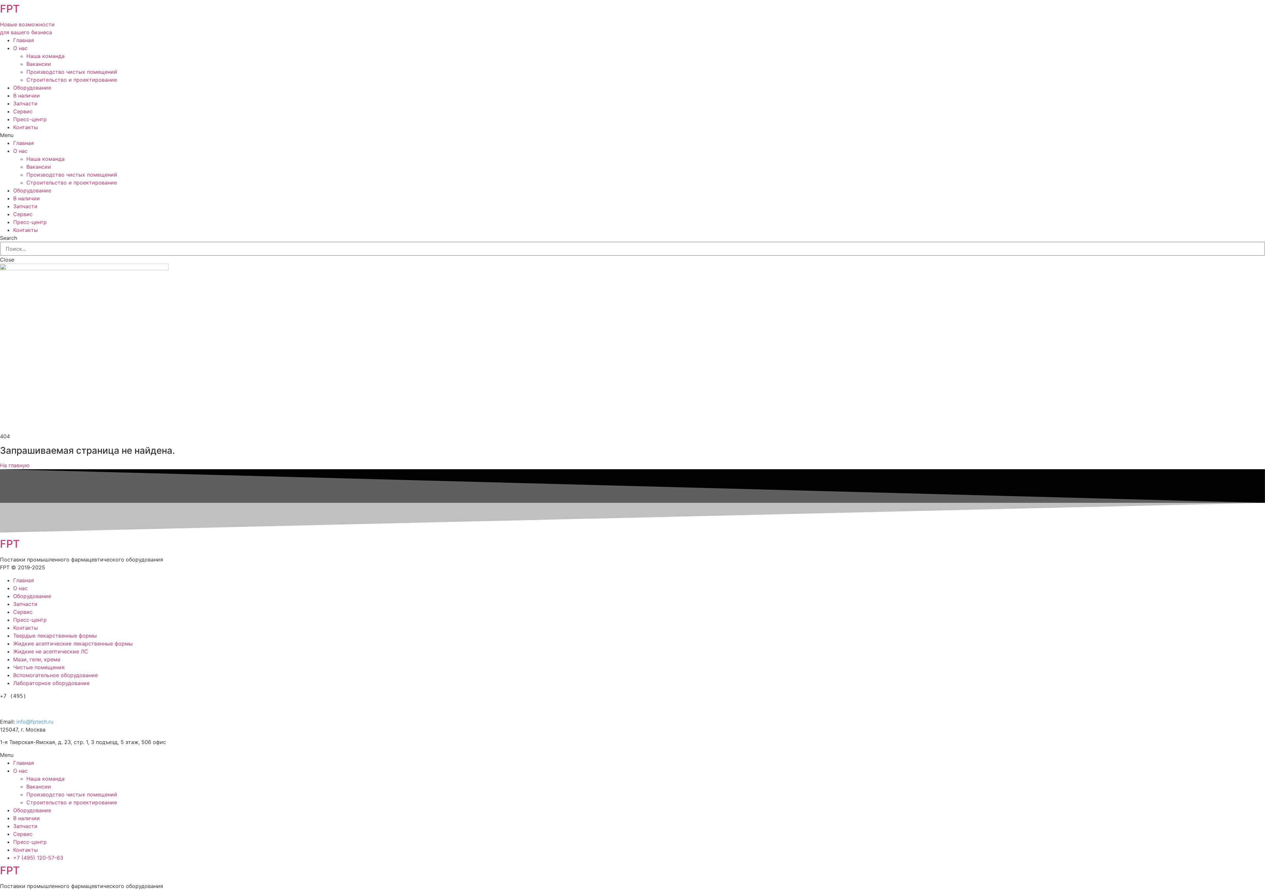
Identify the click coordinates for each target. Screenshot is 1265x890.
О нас (20, 48)
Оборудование (32, 87)
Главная (23, 40)
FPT (10, 8)
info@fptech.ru (34, 721)
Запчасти (25, 103)
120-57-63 (36, 707)
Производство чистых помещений (71, 72)
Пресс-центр (30, 119)
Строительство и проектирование (71, 79)
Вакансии (38, 64)
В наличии (26, 95)
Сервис (23, 111)
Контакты (25, 127)
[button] (15, 465)
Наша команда (45, 56)
